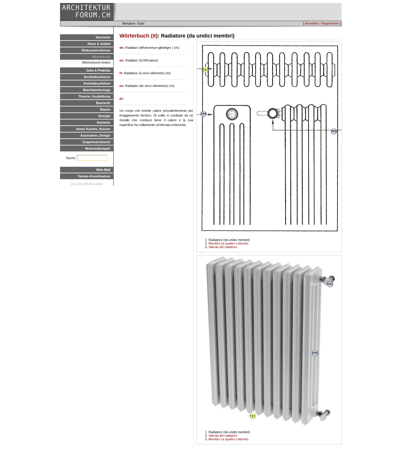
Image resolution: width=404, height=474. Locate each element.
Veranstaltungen (97, 148)
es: (122, 86)
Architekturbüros (97, 77)
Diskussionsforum (96, 50)
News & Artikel (99, 44)
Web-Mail (103, 170)
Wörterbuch (101, 57)
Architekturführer (96, 83)
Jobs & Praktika (98, 70)
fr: (121, 73)
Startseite (103, 37)
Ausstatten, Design (95, 135)
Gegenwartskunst (96, 142)
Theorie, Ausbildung (94, 96)
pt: (121, 98)
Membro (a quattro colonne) (228, 243)
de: (122, 47)
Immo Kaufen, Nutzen (93, 129)
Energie (104, 116)
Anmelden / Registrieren (322, 23)
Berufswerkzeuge (96, 90)
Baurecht (103, 103)
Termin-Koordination (94, 176)
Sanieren (103, 122)
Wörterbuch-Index (96, 62)
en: (122, 60)
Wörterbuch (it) (138, 36)
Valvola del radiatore (223, 247)
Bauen (105, 109)
